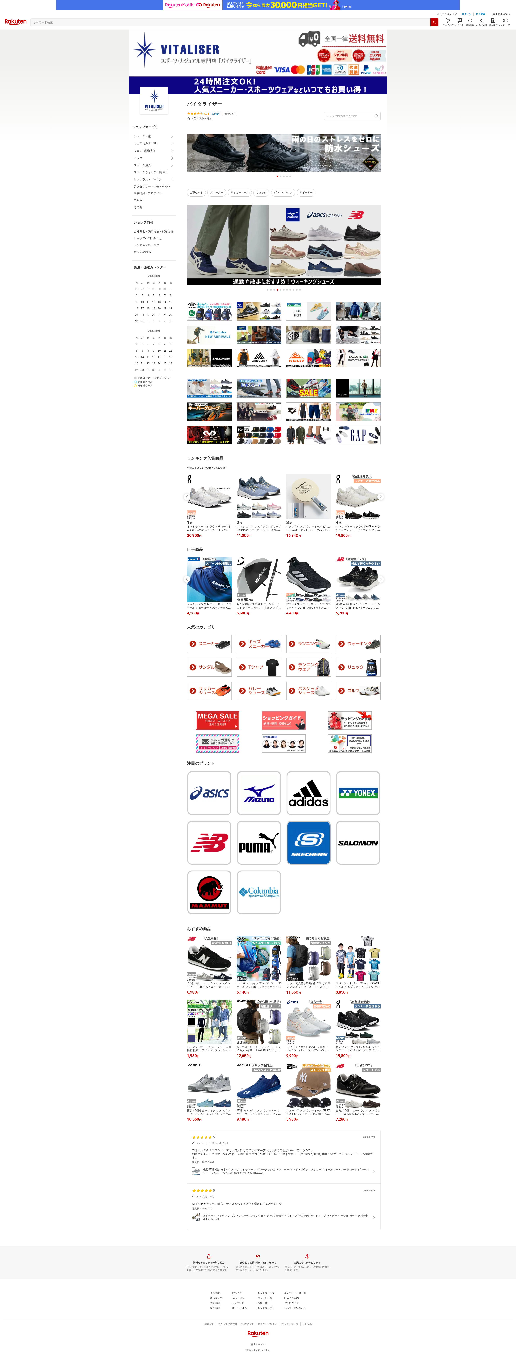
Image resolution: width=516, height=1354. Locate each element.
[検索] (434, 22)
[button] (502, 14)
